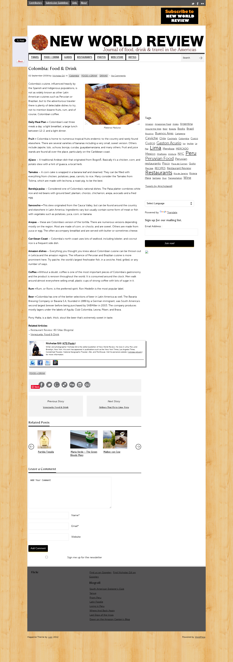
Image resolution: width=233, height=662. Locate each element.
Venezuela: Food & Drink (45, 334)
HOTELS (132, 57)
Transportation (175, 178)
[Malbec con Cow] (117, 439)
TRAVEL (35, 57)
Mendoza (168, 148)
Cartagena (180, 133)
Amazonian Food (163, 124)
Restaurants (158, 173)
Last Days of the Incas (102, 615)
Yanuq (93, 593)
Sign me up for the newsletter (84, 557)
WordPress (200, 637)
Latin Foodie (96, 601)
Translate (172, 212)
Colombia (74, 75)
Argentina (186, 124)
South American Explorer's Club (107, 588)
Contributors (35, 2)
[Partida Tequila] (52, 439)
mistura (172, 154)
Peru (190, 153)
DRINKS (103, 75)
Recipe (149, 168)
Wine (187, 178)
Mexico (150, 154)
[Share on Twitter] (49, 386)
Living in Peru (97, 606)
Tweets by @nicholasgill (158, 186)
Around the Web (153, 129)
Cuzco (150, 143)
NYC (181, 154)
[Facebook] (197, 4)
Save (37, 386)
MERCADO (182, 148)
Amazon (149, 124)
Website (76, 536)
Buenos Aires (164, 133)
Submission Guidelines (57, 2)
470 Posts (68, 343)
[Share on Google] (57, 386)
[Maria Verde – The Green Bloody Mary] (84, 439)
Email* (75, 526)
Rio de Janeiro (181, 173)
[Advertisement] (93, 16)
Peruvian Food (159, 158)
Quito (192, 163)
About (84, 2)
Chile (162, 138)
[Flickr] (202, 4)
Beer (165, 129)
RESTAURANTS (84, 57)
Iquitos (190, 143)
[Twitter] (192, 4)
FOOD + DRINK (51, 57)
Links (74, 2)
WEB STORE (117, 57)
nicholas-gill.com (135, 352)
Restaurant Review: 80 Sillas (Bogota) (52, 330)
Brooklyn (149, 134)
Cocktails (172, 138)
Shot (164, 178)
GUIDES (68, 57)
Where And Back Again (102, 610)
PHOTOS (101, 57)
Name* (75, 515)
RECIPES (160, 168)
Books (181, 128)
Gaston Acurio (169, 143)
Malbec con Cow (111, 452)
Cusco (194, 138)
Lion (50, 637)
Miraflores (162, 154)
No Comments (118, 75)
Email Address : (153, 226)
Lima (155, 148)
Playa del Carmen (179, 164)
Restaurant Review (179, 168)
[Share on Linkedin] (80, 386)
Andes (176, 124)
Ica (184, 143)
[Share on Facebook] (41, 386)
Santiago (156, 178)
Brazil (190, 128)
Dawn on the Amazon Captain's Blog (110, 619)
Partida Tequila (46, 452)
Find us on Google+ (101, 572)
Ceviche (151, 138)
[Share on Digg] (72, 386)
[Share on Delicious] (64, 386)
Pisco (166, 163)
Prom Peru (95, 597)
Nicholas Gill (58, 75)
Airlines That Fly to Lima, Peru (114, 407)
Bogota (172, 129)
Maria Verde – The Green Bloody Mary (83, 454)
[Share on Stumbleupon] (87, 386)
